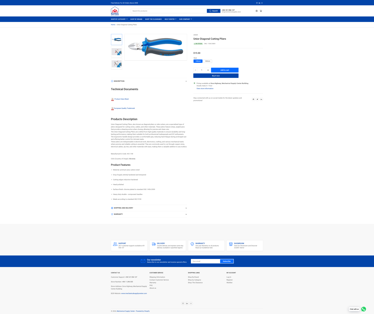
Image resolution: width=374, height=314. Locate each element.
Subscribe (227, 261)
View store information (205, 88)
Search (215, 11)
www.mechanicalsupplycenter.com (134, 293)
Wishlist (229, 283)
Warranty (153, 283)
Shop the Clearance (153, 19)
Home (113, 25)
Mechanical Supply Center (126, 311)
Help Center (170, 19)
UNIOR (195, 35)
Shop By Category (118, 19)
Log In (229, 277)
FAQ (151, 285)
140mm (198, 61)
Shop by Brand (136, 19)
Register (230, 280)
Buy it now (216, 76)
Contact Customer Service (159, 280)
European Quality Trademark (124, 108)
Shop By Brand (193, 277)
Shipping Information (157, 277)
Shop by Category (194, 280)
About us (153, 288)
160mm (207, 61)
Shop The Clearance (195, 283)
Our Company (184, 19)
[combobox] (176, 11)
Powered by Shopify (143, 311)
